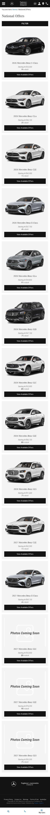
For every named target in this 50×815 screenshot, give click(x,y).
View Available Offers (25, 75)
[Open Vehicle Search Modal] (8, 811)
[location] (43, 3)
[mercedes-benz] (12, 3)
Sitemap (25, 799)
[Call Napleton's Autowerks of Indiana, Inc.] (46, 3)
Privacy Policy (8, 799)
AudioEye (43, 799)
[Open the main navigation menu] (3, 3)
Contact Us (17, 799)
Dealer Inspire (38, 803)
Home (14, 9)
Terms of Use (34, 799)
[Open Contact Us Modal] (25, 811)
